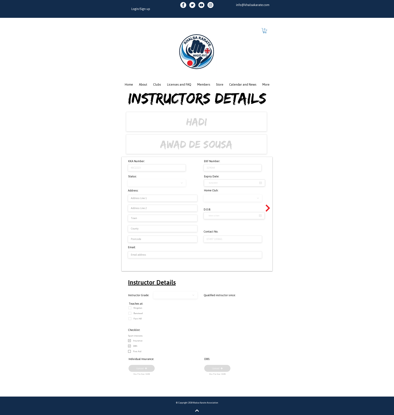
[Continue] (268, 208)
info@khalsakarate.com (252, 5)
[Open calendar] (260, 215)
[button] (265, 30)
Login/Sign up (140, 9)
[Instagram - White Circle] (210, 5)
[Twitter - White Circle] (192, 5)
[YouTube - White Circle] (201, 5)
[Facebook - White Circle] (183, 5)
